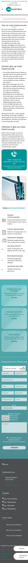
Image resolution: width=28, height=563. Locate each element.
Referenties (11, 509)
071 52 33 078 (13, 3)
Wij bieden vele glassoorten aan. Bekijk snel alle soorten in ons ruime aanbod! (14, 338)
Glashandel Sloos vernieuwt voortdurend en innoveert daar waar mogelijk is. (14, 293)
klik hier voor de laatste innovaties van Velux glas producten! (14, 315)
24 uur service (12, 499)
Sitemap (3, 552)
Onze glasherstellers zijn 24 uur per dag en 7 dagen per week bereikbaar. (14, 164)
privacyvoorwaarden (18, 442)
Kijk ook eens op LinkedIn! (13, 530)
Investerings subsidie (6, 559)
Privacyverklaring (5, 554)
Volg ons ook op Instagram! (14, 535)
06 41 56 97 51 (9, 483)
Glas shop (10, 505)
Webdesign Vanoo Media (7, 549)
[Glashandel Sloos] (14, 9)
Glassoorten (11, 502)
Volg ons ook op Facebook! (13, 524)
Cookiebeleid (4, 557)
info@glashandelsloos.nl (12, 485)
